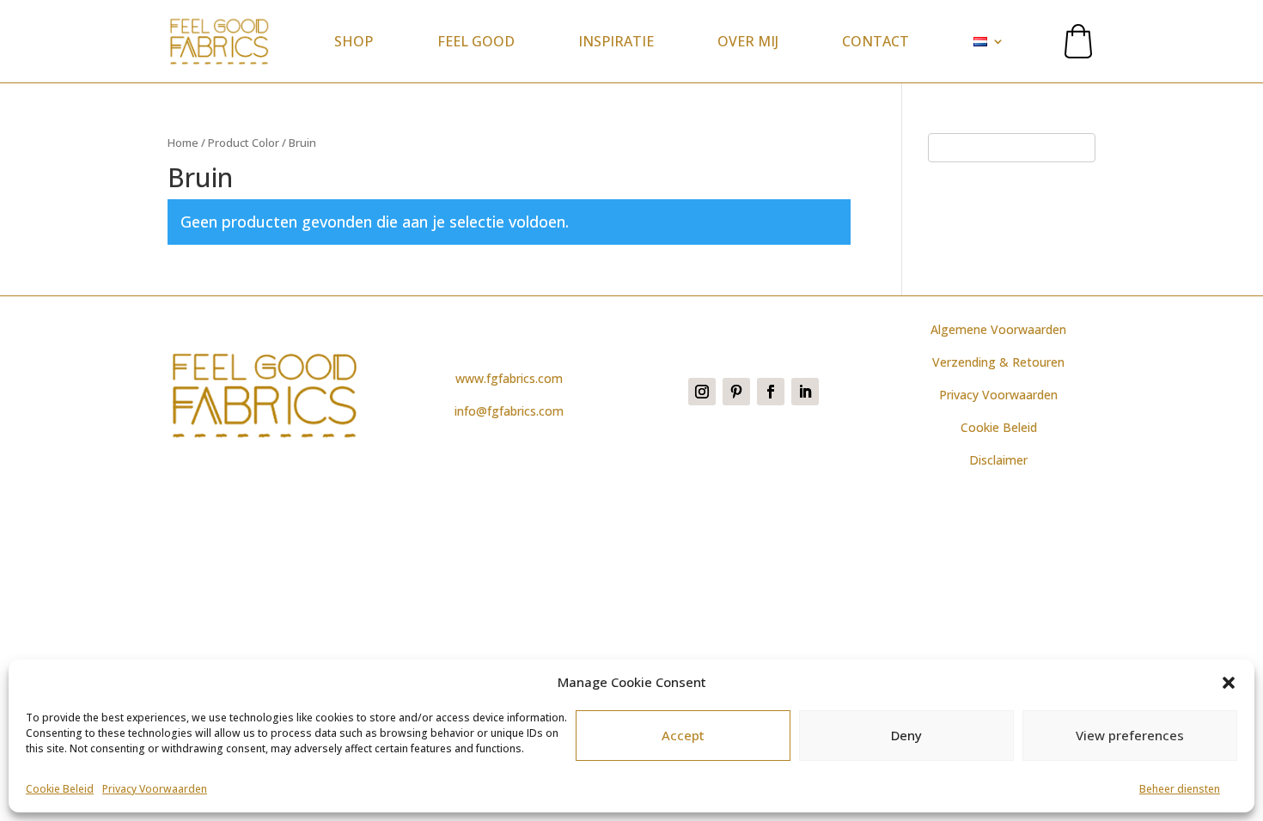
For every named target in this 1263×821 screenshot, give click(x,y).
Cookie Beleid (60, 788)
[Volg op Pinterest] (736, 391)
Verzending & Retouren (998, 362)
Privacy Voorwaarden (154, 788)
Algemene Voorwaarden (998, 329)
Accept (683, 736)
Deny (906, 736)
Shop (353, 41)
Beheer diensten (1179, 788)
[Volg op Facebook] (770, 391)
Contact (875, 41)
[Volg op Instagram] (702, 391)
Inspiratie (616, 41)
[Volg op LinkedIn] (805, 391)
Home (183, 142)
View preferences (1130, 736)
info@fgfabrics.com (509, 411)
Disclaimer (998, 460)
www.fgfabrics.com (509, 378)
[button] (1228, 682)
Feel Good (476, 41)
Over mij (747, 41)
